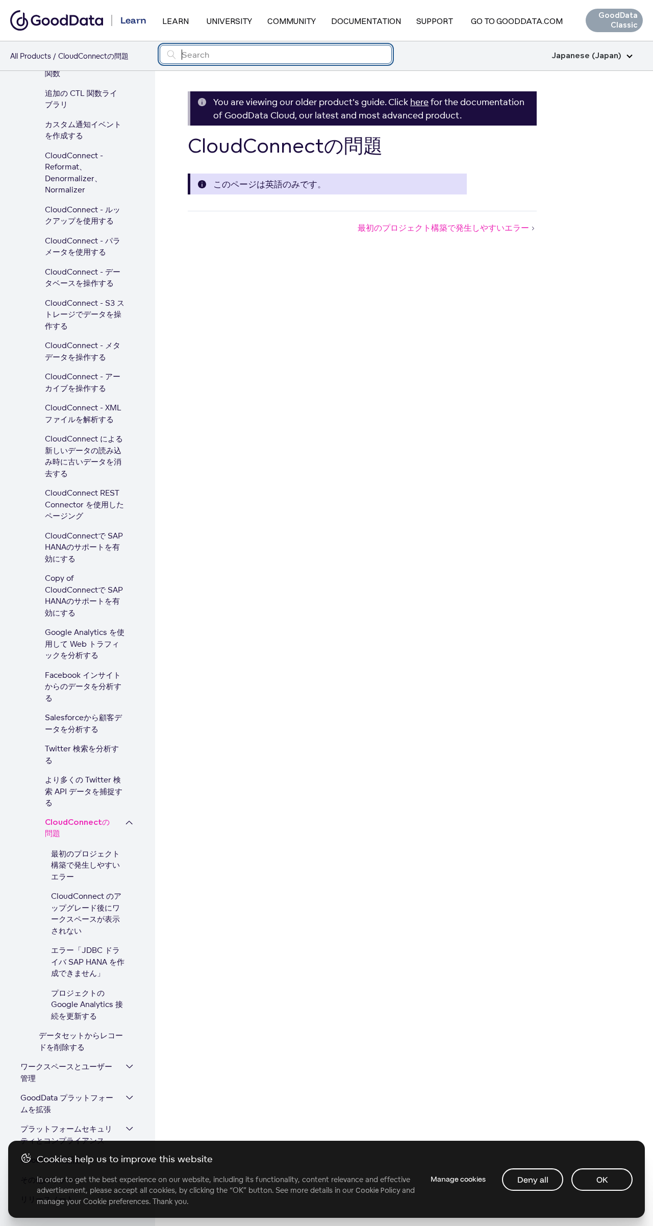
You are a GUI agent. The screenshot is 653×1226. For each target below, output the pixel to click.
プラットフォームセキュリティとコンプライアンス (66, 1134)
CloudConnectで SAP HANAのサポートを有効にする (84, 547)
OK (602, 1179)
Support (434, 21)
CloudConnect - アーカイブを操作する (82, 382)
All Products (30, 56)
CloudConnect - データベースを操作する (82, 277)
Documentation (366, 21)
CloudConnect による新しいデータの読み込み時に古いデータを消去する (84, 456)
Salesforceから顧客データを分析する (83, 723)
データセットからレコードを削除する (81, 1041)
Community (291, 21)
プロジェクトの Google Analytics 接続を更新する (87, 1004)
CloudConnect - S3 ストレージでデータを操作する (84, 314)
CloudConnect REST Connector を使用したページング (84, 504)
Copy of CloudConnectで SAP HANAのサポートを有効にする (84, 595)
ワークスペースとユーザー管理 (66, 1072)
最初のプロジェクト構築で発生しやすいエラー (85, 865)
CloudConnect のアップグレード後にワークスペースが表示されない (86, 913)
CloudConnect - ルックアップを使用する (82, 215)
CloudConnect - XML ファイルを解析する (83, 413)
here (419, 101)
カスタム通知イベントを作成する (83, 130)
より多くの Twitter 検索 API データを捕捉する (83, 791)
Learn (175, 21)
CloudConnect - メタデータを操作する (82, 351)
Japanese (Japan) (586, 56)
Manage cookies (458, 1179)
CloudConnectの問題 (77, 828)
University (229, 21)
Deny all (532, 1179)
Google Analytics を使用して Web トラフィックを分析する (84, 643)
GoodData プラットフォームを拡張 (66, 1103)
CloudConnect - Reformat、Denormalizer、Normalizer (74, 173)
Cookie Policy (378, 1190)
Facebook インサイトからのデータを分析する (83, 686)
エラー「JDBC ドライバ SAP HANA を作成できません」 (87, 961)
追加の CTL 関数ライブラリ (81, 99)
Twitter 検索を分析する (82, 754)
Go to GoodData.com (517, 21)
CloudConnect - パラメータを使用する (82, 246)
